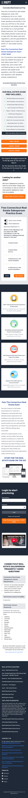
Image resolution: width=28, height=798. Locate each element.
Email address (5, 497)
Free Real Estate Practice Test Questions (12, 681)
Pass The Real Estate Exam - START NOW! (14, 521)
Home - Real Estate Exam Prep (10, 670)
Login (14, 512)
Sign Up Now (19, 276)
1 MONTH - (14, 146)
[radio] (14, 243)
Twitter (4, 781)
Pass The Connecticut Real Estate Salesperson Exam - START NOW (11, 51)
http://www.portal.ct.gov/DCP (14, 652)
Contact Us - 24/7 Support (9, 684)
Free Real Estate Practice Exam (10, 731)
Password (4, 504)
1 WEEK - (14, 141)
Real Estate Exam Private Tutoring (11, 725)
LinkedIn (5, 778)
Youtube (5, 776)
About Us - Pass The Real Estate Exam (12, 678)
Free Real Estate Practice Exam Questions (13, 719)
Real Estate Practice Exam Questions (11, 750)
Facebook (5, 773)
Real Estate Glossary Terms (9, 691)
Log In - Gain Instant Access (9, 688)
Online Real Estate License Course (11, 728)
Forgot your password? (14, 516)
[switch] (6, 220)
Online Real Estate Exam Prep (9, 722)
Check (7, 276)
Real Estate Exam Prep (8, 694)
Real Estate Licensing (7, 697)
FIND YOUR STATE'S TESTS (14, 196)
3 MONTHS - (14, 150)
